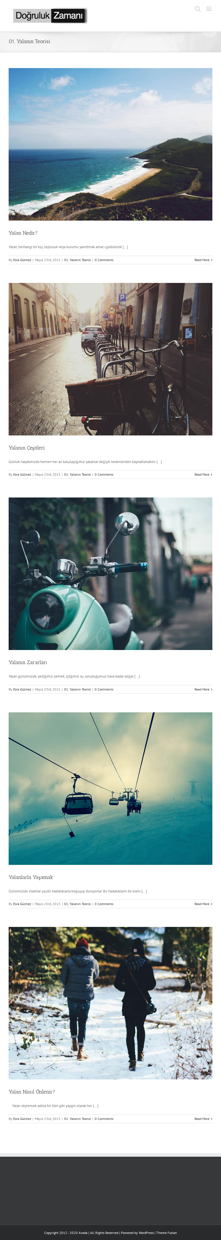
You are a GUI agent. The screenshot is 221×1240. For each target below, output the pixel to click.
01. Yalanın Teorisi (77, 260)
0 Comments (104, 260)
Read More (202, 260)
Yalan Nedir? (23, 233)
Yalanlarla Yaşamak (31, 877)
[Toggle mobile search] (198, 9)
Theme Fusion (166, 1233)
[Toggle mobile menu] (209, 9)
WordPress (146, 1233)
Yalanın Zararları (28, 662)
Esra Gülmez (22, 260)
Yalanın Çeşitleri (27, 448)
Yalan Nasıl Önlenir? (32, 1092)
